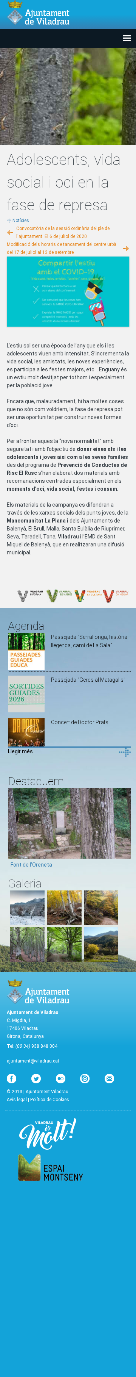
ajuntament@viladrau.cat (33, 1061)
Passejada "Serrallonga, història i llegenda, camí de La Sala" (90, 641)
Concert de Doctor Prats (79, 722)
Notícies (20, 220)
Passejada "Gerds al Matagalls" (88, 680)
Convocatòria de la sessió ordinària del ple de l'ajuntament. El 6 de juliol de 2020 (63, 232)
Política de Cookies (49, 1099)
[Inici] (38, 12)
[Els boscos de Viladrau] (64, 923)
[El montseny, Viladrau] (27, 923)
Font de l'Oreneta (31, 865)
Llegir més (20, 751)
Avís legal (17, 1099)
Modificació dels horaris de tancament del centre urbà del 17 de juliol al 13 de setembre (61, 248)
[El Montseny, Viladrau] (101, 960)
